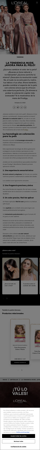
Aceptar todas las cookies (18, 436)
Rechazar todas (18, 441)
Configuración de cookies (18, 446)
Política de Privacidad (22, 432)
